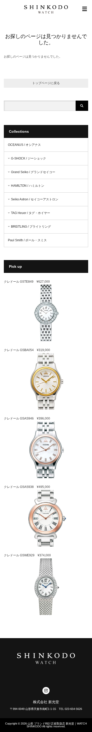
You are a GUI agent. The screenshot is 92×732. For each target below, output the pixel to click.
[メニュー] (84, 9)
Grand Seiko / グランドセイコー (33, 172)
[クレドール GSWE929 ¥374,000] (46, 614)
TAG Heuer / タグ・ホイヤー (30, 213)
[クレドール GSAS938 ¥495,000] (46, 545)
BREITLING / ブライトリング (31, 226)
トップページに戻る (46, 83)
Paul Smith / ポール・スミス (27, 240)
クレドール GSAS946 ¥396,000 (27, 418)
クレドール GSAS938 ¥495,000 (27, 487)
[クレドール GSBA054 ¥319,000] (46, 408)
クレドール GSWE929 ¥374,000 (27, 555)
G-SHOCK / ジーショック (28, 158)
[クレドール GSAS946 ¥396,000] (46, 477)
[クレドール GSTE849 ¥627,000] (46, 340)
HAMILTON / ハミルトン (27, 186)
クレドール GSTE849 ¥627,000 (27, 281)
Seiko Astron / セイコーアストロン (34, 199)
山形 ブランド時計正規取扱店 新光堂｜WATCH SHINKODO (57, 725)
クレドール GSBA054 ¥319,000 (27, 350)
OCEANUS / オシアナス (24, 145)
